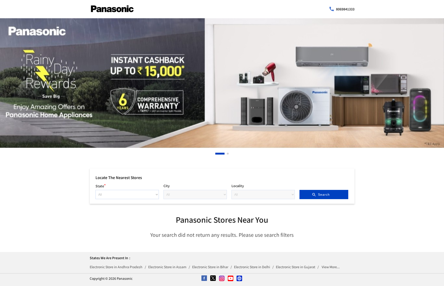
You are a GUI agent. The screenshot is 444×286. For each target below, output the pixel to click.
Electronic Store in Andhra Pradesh (116, 267)
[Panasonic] (112, 8)
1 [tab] (216, 153)
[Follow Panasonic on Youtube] (231, 278)
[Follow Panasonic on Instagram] (222, 278)
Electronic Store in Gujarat (295, 267)
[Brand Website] (239, 278)
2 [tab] (228, 153)
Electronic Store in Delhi (252, 267)
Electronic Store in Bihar (210, 267)
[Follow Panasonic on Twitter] (213, 278)
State (101, 185)
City (166, 186)
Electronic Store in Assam (167, 267)
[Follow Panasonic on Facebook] (204, 278)
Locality (237, 186)
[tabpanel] (222, 83)
